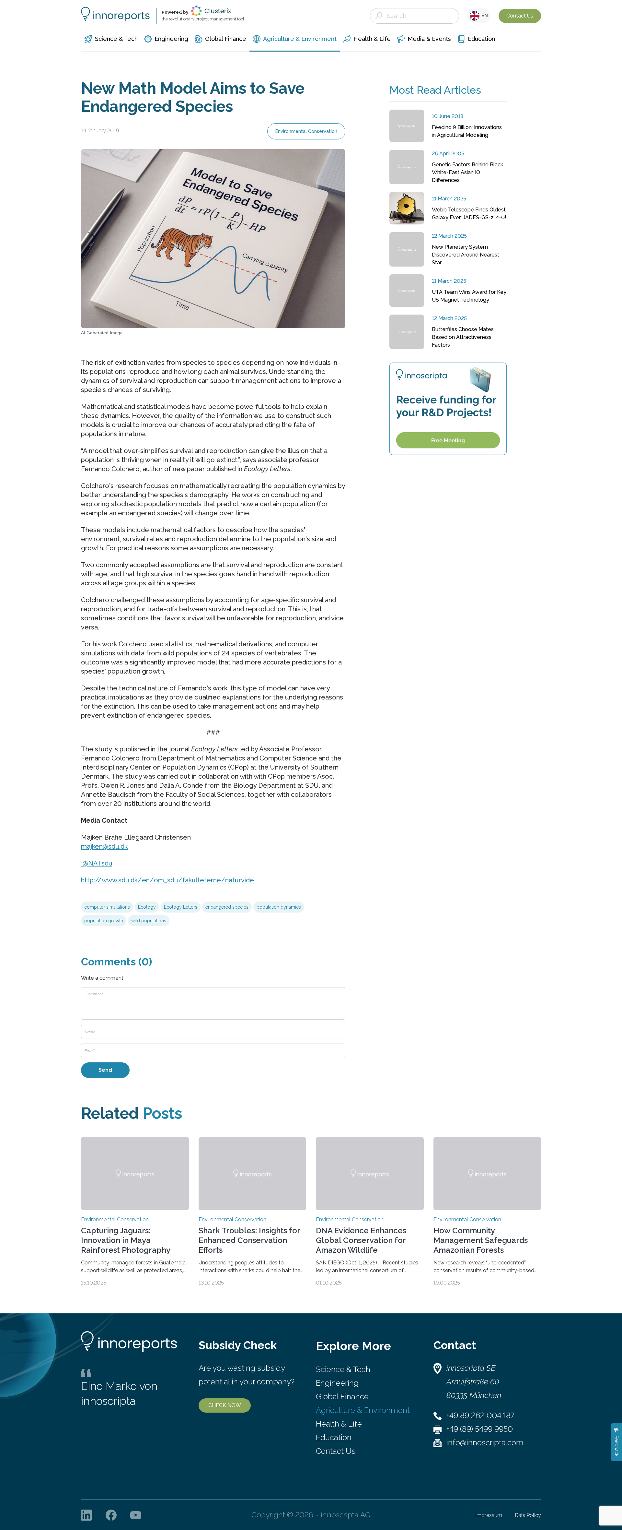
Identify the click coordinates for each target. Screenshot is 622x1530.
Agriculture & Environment (363, 1410)
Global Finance (342, 1396)
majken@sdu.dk (104, 846)
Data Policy (528, 1515)
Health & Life (339, 1423)
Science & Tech (343, 1369)
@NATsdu (96, 863)
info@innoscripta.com (485, 1442)
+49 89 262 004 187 (480, 1415)
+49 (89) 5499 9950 (479, 1429)
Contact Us (519, 16)
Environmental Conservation (306, 131)
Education (333, 1437)
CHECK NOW (224, 1405)
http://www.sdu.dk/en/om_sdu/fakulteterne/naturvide (168, 880)
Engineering (337, 1383)
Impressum (489, 1515)
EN (483, 15)
